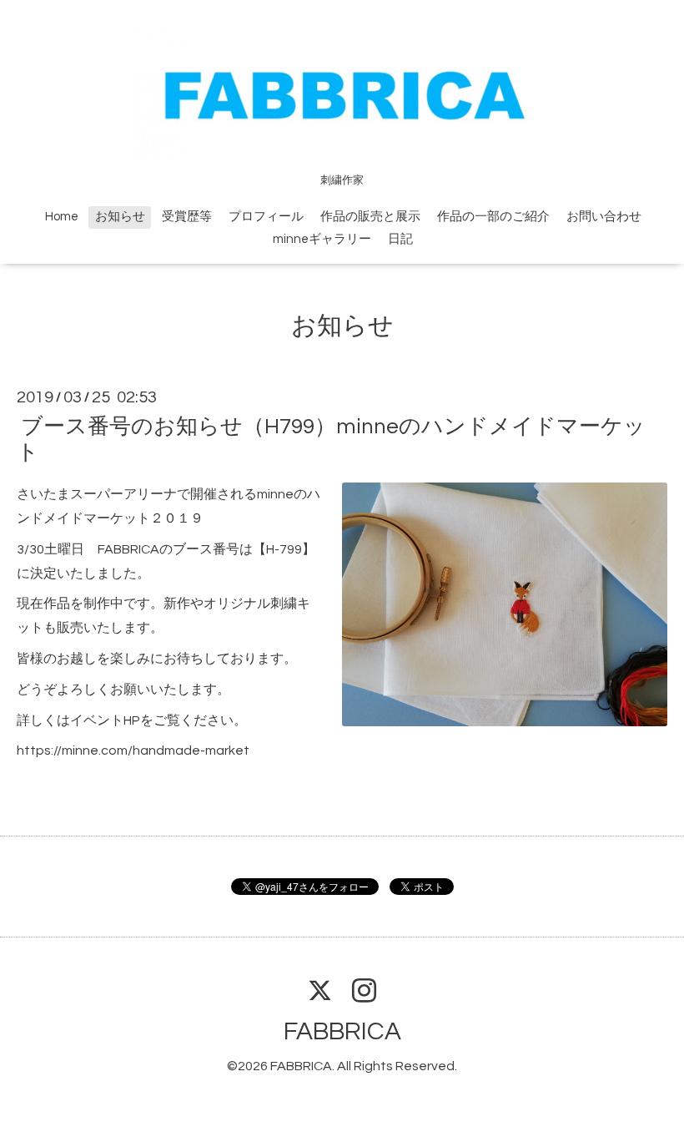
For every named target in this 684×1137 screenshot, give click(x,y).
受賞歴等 (187, 216)
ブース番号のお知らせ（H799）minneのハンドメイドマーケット (331, 439)
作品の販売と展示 (370, 216)
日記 (400, 239)
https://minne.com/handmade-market (133, 750)
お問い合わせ (603, 216)
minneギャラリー (322, 239)
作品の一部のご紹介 (493, 216)
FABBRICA (342, 1031)
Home (61, 216)
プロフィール (266, 216)
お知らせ (120, 216)
